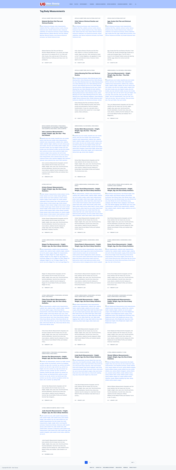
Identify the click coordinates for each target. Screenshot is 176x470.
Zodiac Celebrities (62, 128)
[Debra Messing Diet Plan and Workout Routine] (88, 88)
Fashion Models (91, 184)
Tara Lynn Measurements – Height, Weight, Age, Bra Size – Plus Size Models (118, 75)
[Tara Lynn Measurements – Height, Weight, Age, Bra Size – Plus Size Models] (120, 90)
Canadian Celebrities (122, 4)
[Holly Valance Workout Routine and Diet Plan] (88, 36)
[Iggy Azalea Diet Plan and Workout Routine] (120, 36)
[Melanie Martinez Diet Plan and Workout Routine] (55, 36)
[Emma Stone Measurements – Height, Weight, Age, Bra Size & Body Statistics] (120, 259)
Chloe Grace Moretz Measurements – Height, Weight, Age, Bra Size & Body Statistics (54, 301)
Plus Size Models (120, 70)
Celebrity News (50, 18)
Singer (97, 239)
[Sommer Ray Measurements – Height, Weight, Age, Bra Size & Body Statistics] (55, 372)
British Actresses (116, 184)
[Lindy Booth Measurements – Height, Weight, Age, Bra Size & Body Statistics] (88, 370)
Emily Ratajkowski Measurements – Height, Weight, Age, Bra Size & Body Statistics (119, 301)
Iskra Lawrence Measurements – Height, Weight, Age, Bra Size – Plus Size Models (54, 133)
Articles (44, 18)
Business (92, 4)
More (130, 4)
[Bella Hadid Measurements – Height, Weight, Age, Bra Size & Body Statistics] (88, 315)
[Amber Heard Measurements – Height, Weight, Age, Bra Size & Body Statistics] (88, 204)
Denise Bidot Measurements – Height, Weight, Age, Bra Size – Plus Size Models (87, 130)
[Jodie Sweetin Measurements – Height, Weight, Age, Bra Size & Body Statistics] (55, 426)
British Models (54, 125)
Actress (44, 184)
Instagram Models (46, 127)
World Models (128, 70)
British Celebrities (111, 4)
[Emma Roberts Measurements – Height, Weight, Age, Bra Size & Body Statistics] (88, 259)
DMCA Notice (119, 467)
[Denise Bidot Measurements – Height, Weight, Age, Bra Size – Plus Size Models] (88, 146)
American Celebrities (101, 4)
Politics (76, 4)
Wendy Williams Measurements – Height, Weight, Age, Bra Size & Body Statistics (119, 357)
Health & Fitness (58, 18)
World (71, 4)
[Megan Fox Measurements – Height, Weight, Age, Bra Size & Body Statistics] (55, 259)
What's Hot (97, 18)
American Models (111, 70)
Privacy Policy (132, 467)
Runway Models (82, 296)
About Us (92, 467)
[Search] (135, 4)
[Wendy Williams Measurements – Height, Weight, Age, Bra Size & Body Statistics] (120, 372)
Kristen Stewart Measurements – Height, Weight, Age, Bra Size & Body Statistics (54, 189)
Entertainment (83, 4)
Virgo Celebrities (46, 128)
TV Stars (124, 352)
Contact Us (98, 467)
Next (132, 462)
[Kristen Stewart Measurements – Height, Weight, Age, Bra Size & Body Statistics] (55, 204)
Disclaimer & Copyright (108, 467)
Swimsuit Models (64, 127)
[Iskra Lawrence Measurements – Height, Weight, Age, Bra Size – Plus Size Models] (55, 149)
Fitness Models (62, 125)
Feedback (125, 467)
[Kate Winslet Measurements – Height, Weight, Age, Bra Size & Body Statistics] (120, 204)
